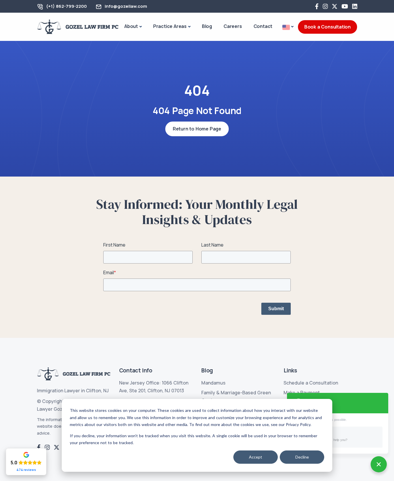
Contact (263, 26)
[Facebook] (317, 6)
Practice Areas (170, 26)
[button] (287, 27)
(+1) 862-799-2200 (66, 6)
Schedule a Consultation (311, 383)
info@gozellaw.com (126, 6)
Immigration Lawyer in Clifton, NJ (73, 390)
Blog (207, 26)
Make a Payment (302, 392)
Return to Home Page (197, 129)
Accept (255, 457)
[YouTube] (345, 6)
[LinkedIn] (354, 6)
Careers (233, 26)
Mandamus (213, 383)
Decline (302, 457)
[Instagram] (325, 6)
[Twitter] (334, 6)
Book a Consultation (327, 27)
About (131, 26)
